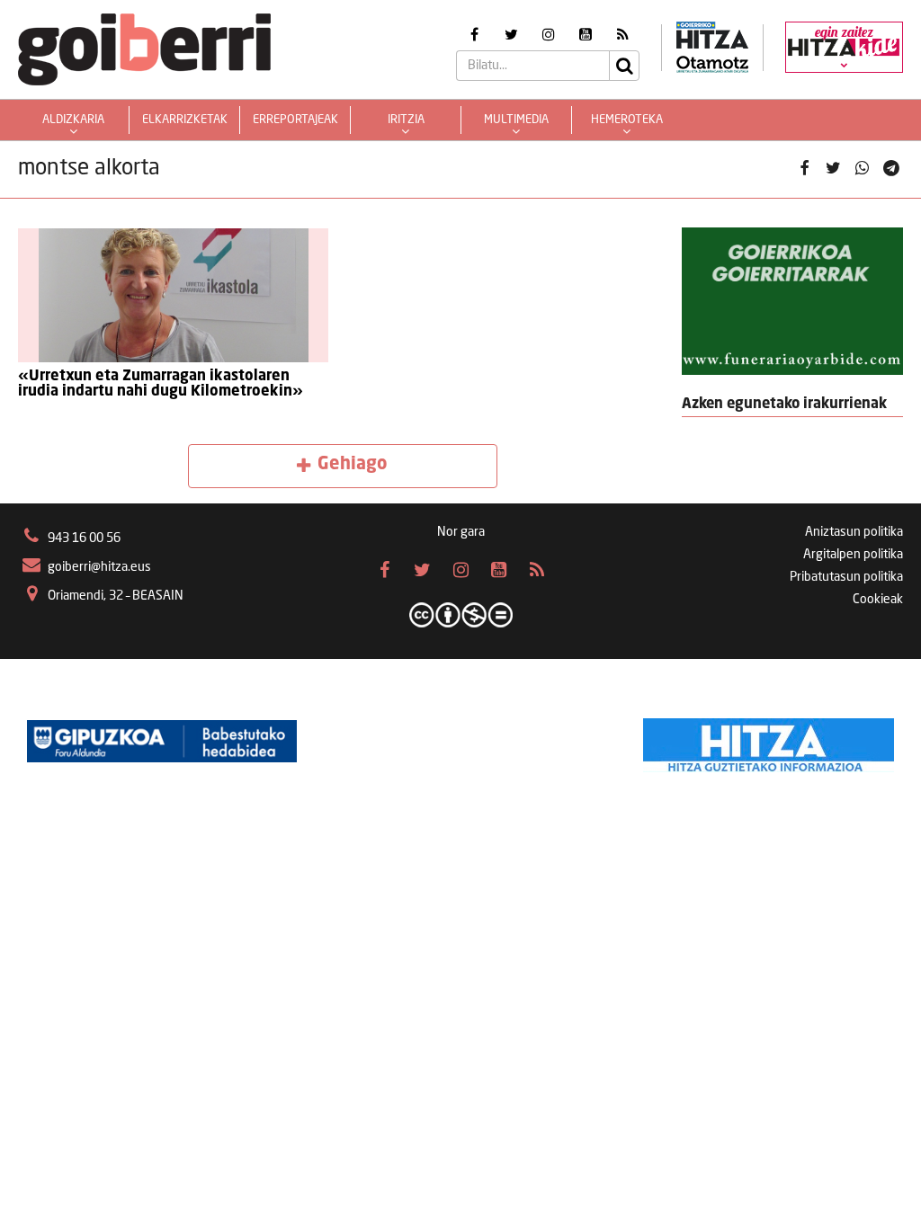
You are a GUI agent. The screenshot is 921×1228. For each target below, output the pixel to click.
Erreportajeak (295, 120)
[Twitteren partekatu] (833, 169)
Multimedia (516, 120)
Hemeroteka (627, 120)
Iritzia (406, 120)
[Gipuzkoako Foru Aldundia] (162, 741)
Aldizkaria (73, 120)
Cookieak (878, 599)
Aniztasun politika (854, 532)
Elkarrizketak (185, 120)
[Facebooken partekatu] (804, 169)
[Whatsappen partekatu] (862, 169)
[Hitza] (768, 741)
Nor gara (461, 532)
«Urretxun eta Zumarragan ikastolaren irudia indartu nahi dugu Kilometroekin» (160, 384)
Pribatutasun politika (846, 577)
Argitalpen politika (853, 554)
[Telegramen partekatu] (891, 169)
